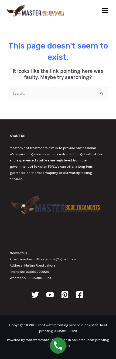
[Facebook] (80, 295)
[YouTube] (50, 295)
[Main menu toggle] (105, 10)
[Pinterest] (65, 295)
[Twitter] (35, 295)
